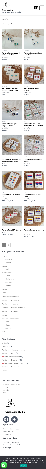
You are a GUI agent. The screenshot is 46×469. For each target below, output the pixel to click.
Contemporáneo (8, 273)
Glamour (9, 282)
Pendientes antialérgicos (11, 300)
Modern (9, 328)
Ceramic (5, 266)
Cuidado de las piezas (11, 429)
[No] (43, 462)
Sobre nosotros (8, 432)
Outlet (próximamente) (10, 297)
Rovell (8, 263)
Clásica (9, 259)
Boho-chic (10, 279)
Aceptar (23, 466)
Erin (7, 322)
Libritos (9, 286)
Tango (4, 315)
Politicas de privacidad (11, 445)
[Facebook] (6, 419)
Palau (8, 269)
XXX (3, 332)
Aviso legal (7, 448)
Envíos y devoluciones (11, 442)
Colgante (5, 347)
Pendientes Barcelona (10, 304)
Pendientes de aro (9, 353)
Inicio (4, 19)
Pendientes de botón (12, 357)
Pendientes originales (10, 311)
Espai (8, 325)
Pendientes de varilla (9, 367)
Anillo (4, 343)
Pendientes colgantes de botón (13, 350)
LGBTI (4, 293)
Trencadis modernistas (10, 319)
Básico (4, 256)
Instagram (7, 434)
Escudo (4, 289)
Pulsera (4, 370)
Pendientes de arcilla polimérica (13, 308)
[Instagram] (14, 419)
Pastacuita (7, 10)
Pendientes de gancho (10, 360)
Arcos (8, 276)
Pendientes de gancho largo (14, 364)
